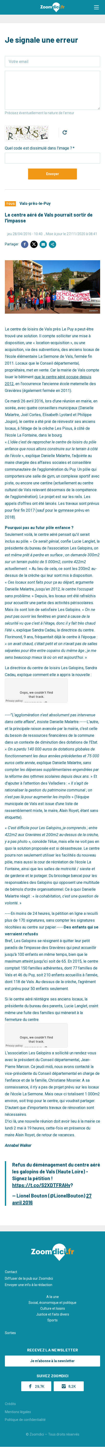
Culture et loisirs (52, 1308)
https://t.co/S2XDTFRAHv (41, 1185)
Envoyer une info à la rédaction (28, 1285)
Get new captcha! (65, 132)
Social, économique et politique (52, 1303)
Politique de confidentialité (25, 1420)
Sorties (10, 1333)
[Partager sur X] (34, 244)
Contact (11, 1272)
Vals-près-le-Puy (35, 203)
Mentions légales (18, 1412)
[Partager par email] (43, 244)
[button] (96, 7)
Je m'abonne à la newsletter (52, 1361)
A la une (52, 1297)
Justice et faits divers (52, 1314)
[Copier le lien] (52, 244)
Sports (52, 1320)
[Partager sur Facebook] (24, 244)
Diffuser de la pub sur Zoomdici (29, 1278)
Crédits (10, 1404)
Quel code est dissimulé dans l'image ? (38, 148)
